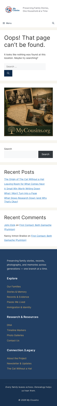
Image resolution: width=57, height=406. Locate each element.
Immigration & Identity (19, 307)
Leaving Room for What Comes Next (24, 184)
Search (8, 148)
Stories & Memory (17, 291)
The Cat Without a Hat (19, 368)
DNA (9, 325)
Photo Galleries (15, 335)
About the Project (16, 358)
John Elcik (9, 225)
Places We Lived (16, 302)
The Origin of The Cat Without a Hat (24, 179)
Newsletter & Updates (19, 363)
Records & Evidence (18, 297)
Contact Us (13, 340)
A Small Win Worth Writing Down (22, 188)
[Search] (8, 73)
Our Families (14, 286)
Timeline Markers (16, 330)
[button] (53, 23)
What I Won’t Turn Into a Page (20, 193)
